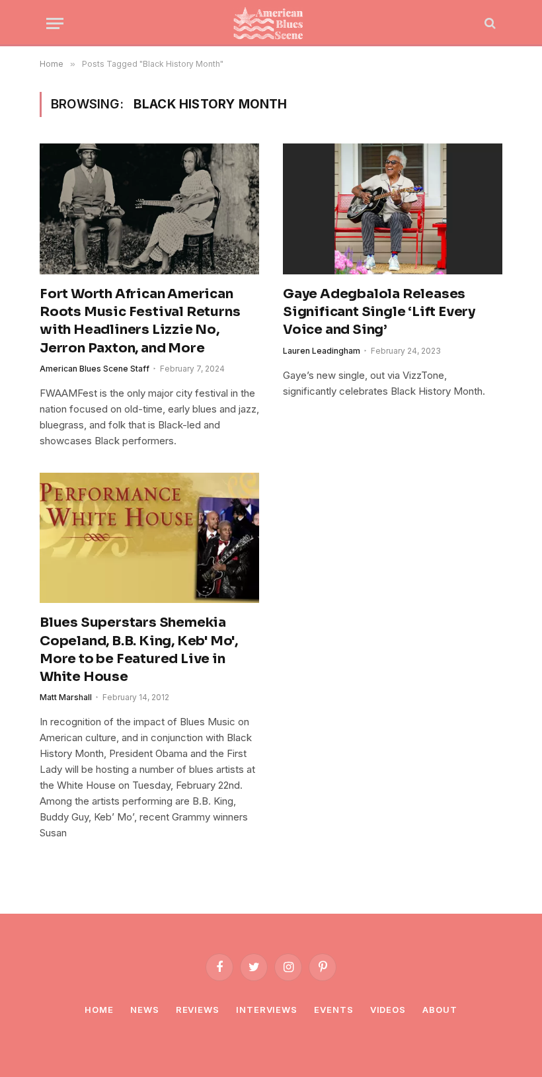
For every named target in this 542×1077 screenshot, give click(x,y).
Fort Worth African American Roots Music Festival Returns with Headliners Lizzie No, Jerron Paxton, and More (140, 321)
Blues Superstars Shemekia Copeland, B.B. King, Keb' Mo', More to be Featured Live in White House (139, 649)
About (439, 1009)
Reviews (197, 1009)
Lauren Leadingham (321, 351)
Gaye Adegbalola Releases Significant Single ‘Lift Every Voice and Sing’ (379, 312)
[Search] (489, 23)
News (144, 1009)
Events (333, 1009)
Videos (388, 1009)
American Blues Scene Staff (94, 369)
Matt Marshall (66, 697)
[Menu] (54, 23)
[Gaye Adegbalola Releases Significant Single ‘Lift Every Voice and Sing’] (392, 208)
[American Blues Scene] (271, 23)
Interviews (266, 1009)
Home (99, 1009)
